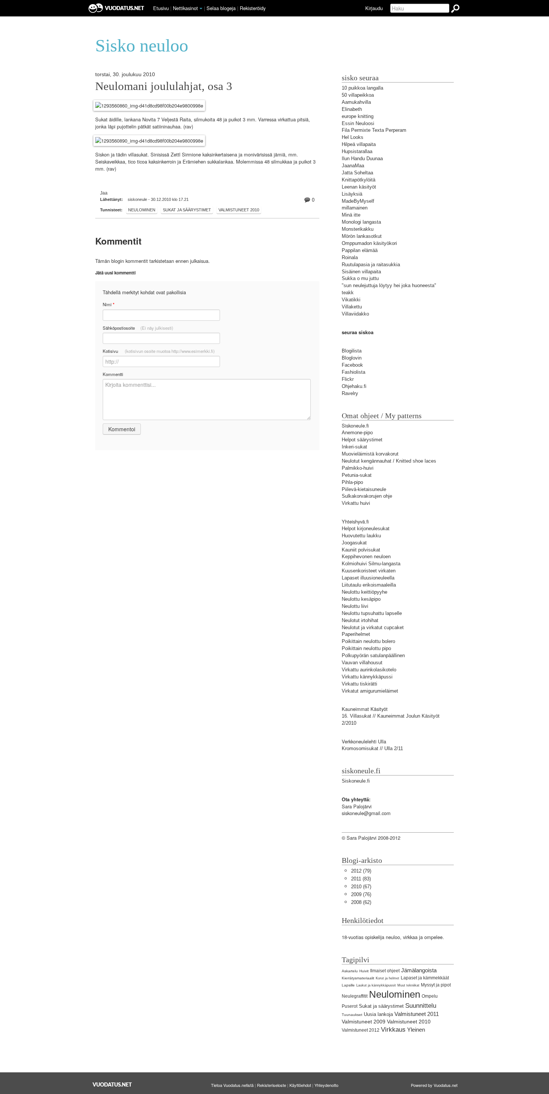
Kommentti (113, 374)
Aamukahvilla (356, 102)
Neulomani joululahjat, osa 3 (163, 86)
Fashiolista (353, 372)
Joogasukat (354, 543)
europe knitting (357, 116)
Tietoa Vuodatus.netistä (232, 1085)
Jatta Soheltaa (357, 172)
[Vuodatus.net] (112, 1084)
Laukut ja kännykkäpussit (376, 985)
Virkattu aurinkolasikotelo (369, 669)
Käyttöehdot (300, 1085)
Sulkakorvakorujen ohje (367, 496)
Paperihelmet (356, 634)
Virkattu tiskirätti (359, 684)
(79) (361, 871)
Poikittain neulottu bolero (368, 641)
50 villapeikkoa (358, 95)
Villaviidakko (355, 314)
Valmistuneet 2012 (360, 1030)
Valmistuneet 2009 (363, 1022)
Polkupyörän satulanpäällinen (373, 655)
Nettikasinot (185, 8)
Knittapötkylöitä (358, 180)
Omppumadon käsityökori (369, 243)
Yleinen (416, 1029)
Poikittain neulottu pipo (366, 648)
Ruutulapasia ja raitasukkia (371, 264)
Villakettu (352, 307)
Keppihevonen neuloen (366, 556)
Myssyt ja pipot (436, 985)
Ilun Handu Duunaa (362, 158)
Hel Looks (352, 137)
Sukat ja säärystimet (187, 210)
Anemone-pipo (357, 432)
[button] (200, 8)
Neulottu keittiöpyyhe (364, 592)
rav (188, 127)
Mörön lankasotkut (362, 236)
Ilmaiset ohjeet (385, 971)
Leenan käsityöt (359, 187)
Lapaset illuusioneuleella (368, 578)
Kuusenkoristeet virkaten (369, 571)
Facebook (352, 365)
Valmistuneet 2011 (416, 1014)
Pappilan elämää (360, 250)
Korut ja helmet (387, 978)
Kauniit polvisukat (361, 550)
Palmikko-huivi (357, 468)
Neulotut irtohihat (360, 620)
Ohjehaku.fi (354, 386)
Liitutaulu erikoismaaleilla (369, 585)
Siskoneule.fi (356, 781)
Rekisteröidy (253, 8)
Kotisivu (159, 351)
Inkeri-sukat (354, 447)
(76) (361, 894)
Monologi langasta (361, 222)
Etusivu (161, 8)
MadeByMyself (358, 201)
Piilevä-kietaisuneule (364, 489)
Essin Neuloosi (358, 123)
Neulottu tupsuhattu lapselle (372, 613)
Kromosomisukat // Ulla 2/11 (372, 748)
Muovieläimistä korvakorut (370, 454)
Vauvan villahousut (362, 662)
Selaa (221, 8)
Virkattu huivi (356, 503)
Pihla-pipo (352, 482)
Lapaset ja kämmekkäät (425, 978)
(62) (361, 902)
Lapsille (348, 985)
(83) (361, 879)
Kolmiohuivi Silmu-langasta (371, 563)
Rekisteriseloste (271, 1085)
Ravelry (350, 393)
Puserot (349, 1006)
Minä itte (351, 215)
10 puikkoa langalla (362, 88)
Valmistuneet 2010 (238, 210)
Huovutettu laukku (361, 535)
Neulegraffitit (354, 996)
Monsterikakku (357, 229)
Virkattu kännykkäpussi (367, 677)
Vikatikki (351, 299)
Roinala (350, 257)
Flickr (348, 379)
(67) (361, 886)
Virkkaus (393, 1029)
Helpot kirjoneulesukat (366, 528)
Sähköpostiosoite (138, 328)
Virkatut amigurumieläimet (370, 691)
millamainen (354, 208)
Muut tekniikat (408, 985)
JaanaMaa (353, 165)
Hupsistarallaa (357, 151)
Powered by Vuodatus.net (434, 1085)
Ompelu (430, 996)
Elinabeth (352, 109)
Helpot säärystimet (362, 439)
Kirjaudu (374, 8)
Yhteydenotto (326, 1085)
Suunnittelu (420, 1005)
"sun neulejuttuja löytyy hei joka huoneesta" (389, 285)
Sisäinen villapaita (361, 271)
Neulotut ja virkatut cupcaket (373, 627)
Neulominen (141, 210)
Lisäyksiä (352, 194)
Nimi (108, 304)
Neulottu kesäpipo (361, 599)
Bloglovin (352, 358)
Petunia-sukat (357, 475)
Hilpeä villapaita (359, 144)
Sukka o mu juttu (360, 278)
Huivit (364, 971)
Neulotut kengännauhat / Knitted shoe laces (389, 461)
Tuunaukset (352, 1015)
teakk (348, 292)
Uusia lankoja (378, 1014)
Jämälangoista (419, 970)
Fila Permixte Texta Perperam (374, 130)
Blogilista (352, 351)
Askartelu (350, 971)
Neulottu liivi (355, 606)
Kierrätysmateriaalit (358, 978)
